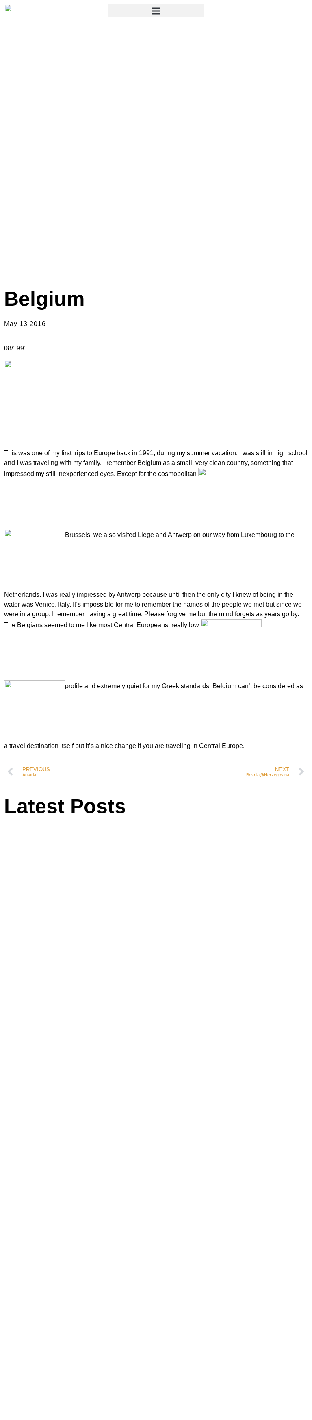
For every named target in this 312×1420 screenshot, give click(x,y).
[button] (156, 10)
